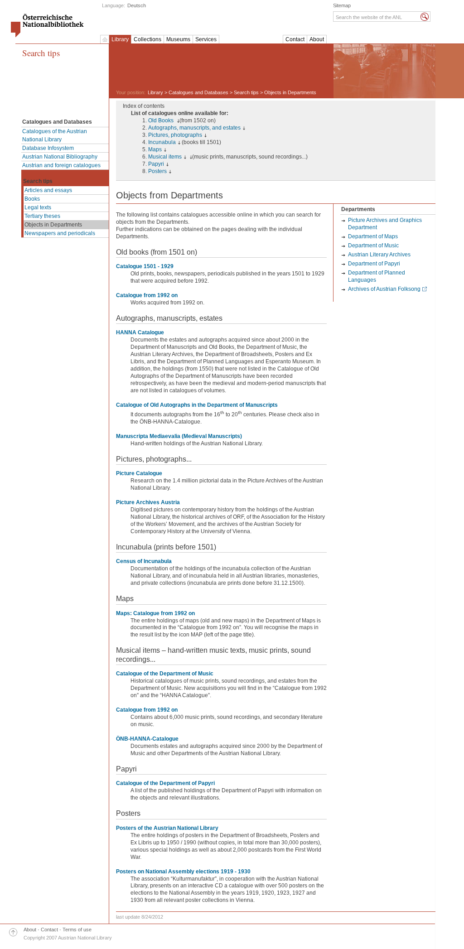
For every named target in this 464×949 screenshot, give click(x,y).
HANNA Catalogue (140, 332)
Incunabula (162, 142)
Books (32, 199)
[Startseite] (105, 39)
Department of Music (373, 245)
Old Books (161, 120)
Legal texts (37, 207)
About (316, 39)
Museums (178, 39)
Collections (147, 39)
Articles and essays (48, 190)
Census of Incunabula (144, 561)
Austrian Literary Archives (379, 254)
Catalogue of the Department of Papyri (165, 783)
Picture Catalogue (139, 473)
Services (206, 39)
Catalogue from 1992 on (147, 295)
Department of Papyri (374, 263)
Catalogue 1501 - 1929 (145, 266)
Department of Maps (373, 236)
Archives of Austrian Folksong (384, 289)
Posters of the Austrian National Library (167, 828)
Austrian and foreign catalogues (61, 165)
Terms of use (77, 929)
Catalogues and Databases (198, 92)
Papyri (156, 164)
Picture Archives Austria (148, 502)
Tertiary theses (42, 216)
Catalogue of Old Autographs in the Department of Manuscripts (197, 405)
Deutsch (136, 5)
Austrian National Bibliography (59, 157)
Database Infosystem (48, 148)
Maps (155, 149)
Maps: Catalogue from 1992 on (155, 613)
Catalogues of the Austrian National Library (54, 135)
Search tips (41, 53)
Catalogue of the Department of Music (164, 673)
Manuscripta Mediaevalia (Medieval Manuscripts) (179, 436)
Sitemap (342, 5)
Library (120, 39)
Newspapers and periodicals (59, 233)
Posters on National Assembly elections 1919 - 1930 (183, 871)
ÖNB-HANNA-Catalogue (147, 739)
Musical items (165, 157)
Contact (294, 39)
